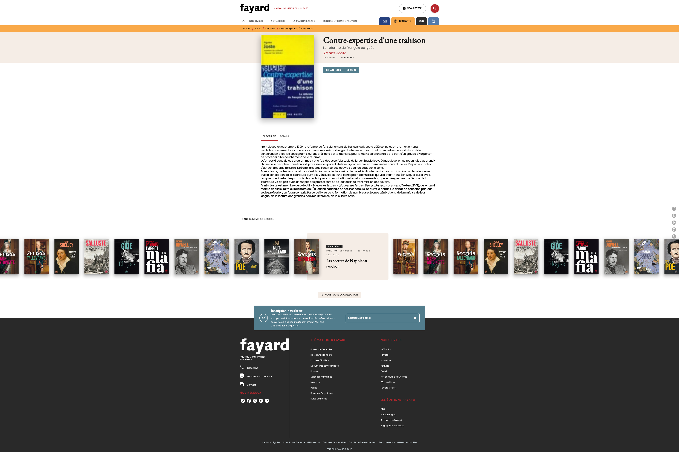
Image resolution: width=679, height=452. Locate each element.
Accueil (247, 28)
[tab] (243, 21)
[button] (412, 8)
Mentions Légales (271, 442)
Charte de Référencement (362, 442)
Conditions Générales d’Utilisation (301, 442)
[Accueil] (254, 8)
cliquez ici (293, 325)
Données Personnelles (334, 442)
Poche (258, 28)
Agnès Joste (335, 53)
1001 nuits (270, 28)
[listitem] (243, 401)
